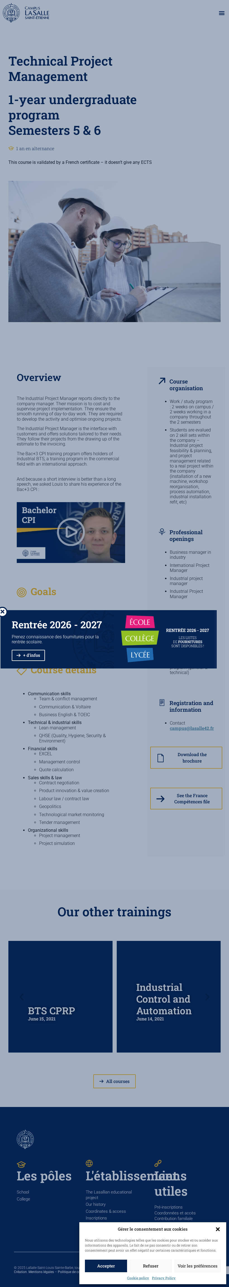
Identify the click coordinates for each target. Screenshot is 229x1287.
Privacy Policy (164, 1278)
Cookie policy (138, 1278)
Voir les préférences (198, 1266)
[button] (218, 1229)
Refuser (150, 1266)
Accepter (106, 1266)
